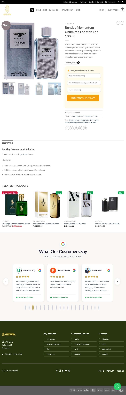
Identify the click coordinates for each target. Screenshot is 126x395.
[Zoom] (5, 77)
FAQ (76, 349)
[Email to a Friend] (76, 128)
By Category (67, 10)
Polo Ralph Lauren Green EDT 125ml (16, 224)
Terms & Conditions (81, 344)
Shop (45, 10)
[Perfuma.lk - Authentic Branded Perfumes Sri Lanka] (14, 10)
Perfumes (69, 23)
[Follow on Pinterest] (69, 370)
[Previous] (6, 51)
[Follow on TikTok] (63, 370)
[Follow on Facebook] (118, 2)
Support (77, 354)
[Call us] (123, 2)
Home (38, 10)
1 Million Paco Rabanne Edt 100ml (46, 224)
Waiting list (106, 349)
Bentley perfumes (76, 123)
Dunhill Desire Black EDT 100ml (107, 224)
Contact (100, 2)
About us (83, 2)
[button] (117, 386)
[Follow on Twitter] (66, 370)
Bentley (76, 116)
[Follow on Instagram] (60, 370)
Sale (78, 10)
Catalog (91, 2)
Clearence (51, 354)
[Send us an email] (120, 2)
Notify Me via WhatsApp (83, 98)
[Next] (57, 51)
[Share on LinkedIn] (85, 128)
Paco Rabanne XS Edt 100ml (75, 224)
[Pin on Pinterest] (80, 128)
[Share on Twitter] (72, 128)
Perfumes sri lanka (89, 123)
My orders (51, 339)
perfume (23, 154)
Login (76, 339)
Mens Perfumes (84, 116)
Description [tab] (7, 143)
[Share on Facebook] (67, 128)
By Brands (53, 10)
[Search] (32, 10)
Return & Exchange (70, 2)
